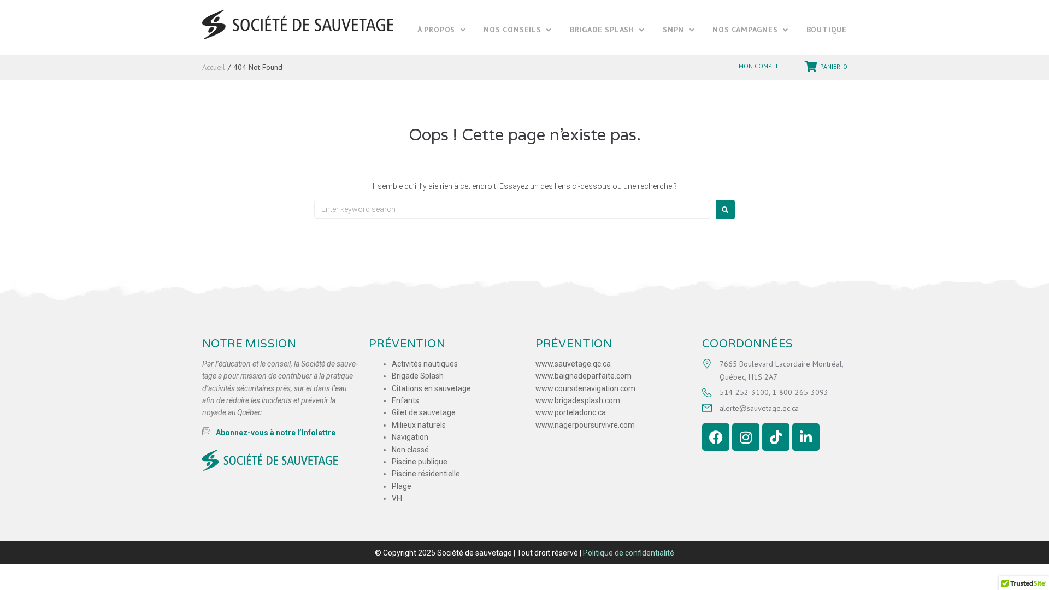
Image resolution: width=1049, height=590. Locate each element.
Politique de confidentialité (628, 552)
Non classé (410, 449)
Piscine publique (419, 461)
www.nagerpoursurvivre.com (585, 425)
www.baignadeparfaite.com (583, 375)
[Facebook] (715, 437)
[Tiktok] (775, 437)
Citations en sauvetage (431, 388)
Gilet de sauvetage (424, 412)
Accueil (213, 67)
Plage (401, 486)
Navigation (410, 437)
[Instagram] (745, 437)
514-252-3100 (744, 392)
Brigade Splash (418, 375)
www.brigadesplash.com (577, 400)
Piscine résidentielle (426, 473)
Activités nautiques (425, 363)
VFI (397, 498)
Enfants (405, 400)
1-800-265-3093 (800, 392)
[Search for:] (512, 209)
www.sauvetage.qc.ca (573, 363)
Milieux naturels (419, 425)
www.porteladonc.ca (570, 412)
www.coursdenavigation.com (585, 388)
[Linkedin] (806, 437)
